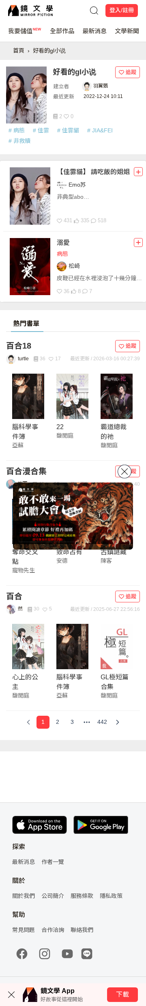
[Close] (124, 471)
